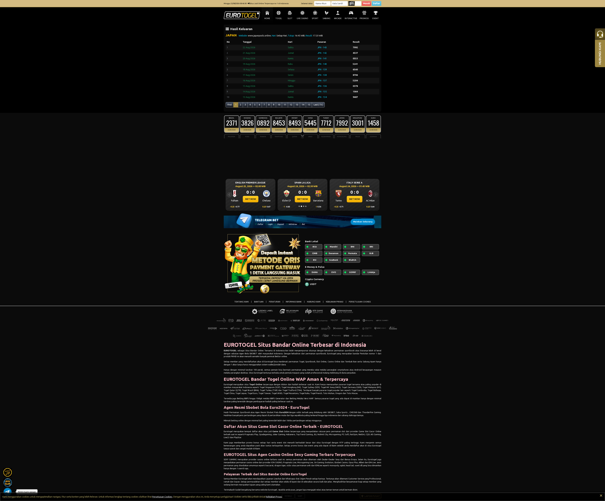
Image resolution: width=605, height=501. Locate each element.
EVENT (375, 18)
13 (297, 104)
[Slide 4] (305, 206)
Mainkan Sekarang (362, 222)
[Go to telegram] (8, 492)
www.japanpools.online (259, 35)
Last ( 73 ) (318, 104)
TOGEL (278, 18)
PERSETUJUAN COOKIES (360, 302)
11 (285, 104)
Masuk (366, 3)
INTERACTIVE (351, 18)
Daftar (376, 3)
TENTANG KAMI (241, 302)
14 (303, 104)
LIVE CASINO (302, 18)
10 (279, 104)
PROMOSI (364, 18)
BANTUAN (258, 302)
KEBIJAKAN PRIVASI (334, 302)
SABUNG (326, 18)
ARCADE (338, 18)
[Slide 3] (303, 206)
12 (291, 104)
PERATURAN (274, 302)
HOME (267, 18)
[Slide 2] (301, 206)
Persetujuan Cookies (162, 496)
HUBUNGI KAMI (313, 302)
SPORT (315, 18)
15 (309, 104)
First (230, 104)
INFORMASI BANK (294, 302)
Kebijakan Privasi (274, 496)
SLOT (290, 18)
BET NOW (250, 199)
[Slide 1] (299, 206)
